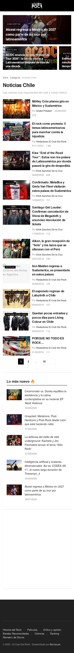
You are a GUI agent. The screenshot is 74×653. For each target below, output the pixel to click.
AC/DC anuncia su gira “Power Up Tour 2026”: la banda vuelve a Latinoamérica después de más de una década (27, 60)
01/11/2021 (38, 145)
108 (48, 258)
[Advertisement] (37, 551)
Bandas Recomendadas (16, 633)
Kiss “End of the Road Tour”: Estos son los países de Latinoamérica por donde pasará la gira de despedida (51, 159)
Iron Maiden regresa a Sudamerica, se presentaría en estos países (51, 270)
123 (48, 283)
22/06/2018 (38, 283)
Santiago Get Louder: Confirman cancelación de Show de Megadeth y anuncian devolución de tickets (50, 215)
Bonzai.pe (55, 644)
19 (44, 361)
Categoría (15, 77)
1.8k (48, 145)
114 (48, 331)
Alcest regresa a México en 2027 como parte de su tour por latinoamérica (31, 34)
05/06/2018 (38, 304)
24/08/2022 (60, 110)
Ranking (10, 125)
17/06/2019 (38, 233)
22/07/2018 (38, 258)
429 (48, 174)
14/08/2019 (38, 200)
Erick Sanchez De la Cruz (49, 170)
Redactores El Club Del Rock (51, 141)
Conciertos (14, 24)
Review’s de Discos (13, 637)
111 (48, 352)
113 (48, 233)
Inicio (5, 77)
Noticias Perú (13, 242)
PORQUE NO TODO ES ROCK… (48, 340)
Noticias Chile (29, 77)
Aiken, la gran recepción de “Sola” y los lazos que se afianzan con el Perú (51, 245)
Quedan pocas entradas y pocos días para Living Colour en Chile (50, 317)
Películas (32, 629)
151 (48, 200)
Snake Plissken (44, 110)
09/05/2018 (38, 331)
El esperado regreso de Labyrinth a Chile (48, 293)
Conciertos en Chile (16, 208)
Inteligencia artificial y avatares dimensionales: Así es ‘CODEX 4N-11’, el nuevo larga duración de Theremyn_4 (46, 467)
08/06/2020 (38, 174)
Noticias (12, 49)
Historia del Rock (12, 629)
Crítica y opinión (52, 629)
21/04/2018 (38, 352)
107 (48, 304)
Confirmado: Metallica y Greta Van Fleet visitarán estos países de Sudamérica (51, 186)
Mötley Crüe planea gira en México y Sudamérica (50, 103)
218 (34, 115)
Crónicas (39, 633)
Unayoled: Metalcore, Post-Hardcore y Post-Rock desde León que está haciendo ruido (45, 420)
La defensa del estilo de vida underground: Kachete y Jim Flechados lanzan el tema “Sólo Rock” (44, 443)
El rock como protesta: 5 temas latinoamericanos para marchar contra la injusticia (49, 129)
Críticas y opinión (15, 339)
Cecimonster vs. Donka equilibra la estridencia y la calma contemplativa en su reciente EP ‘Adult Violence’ (45, 397)
